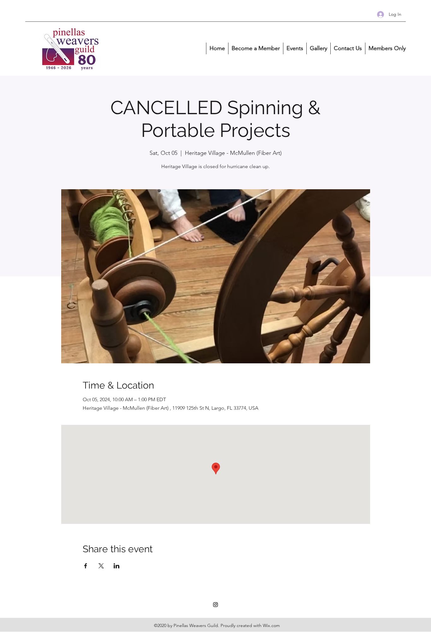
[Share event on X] (101, 565)
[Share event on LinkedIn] (117, 565)
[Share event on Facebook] (86, 565)
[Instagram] (215, 604)
